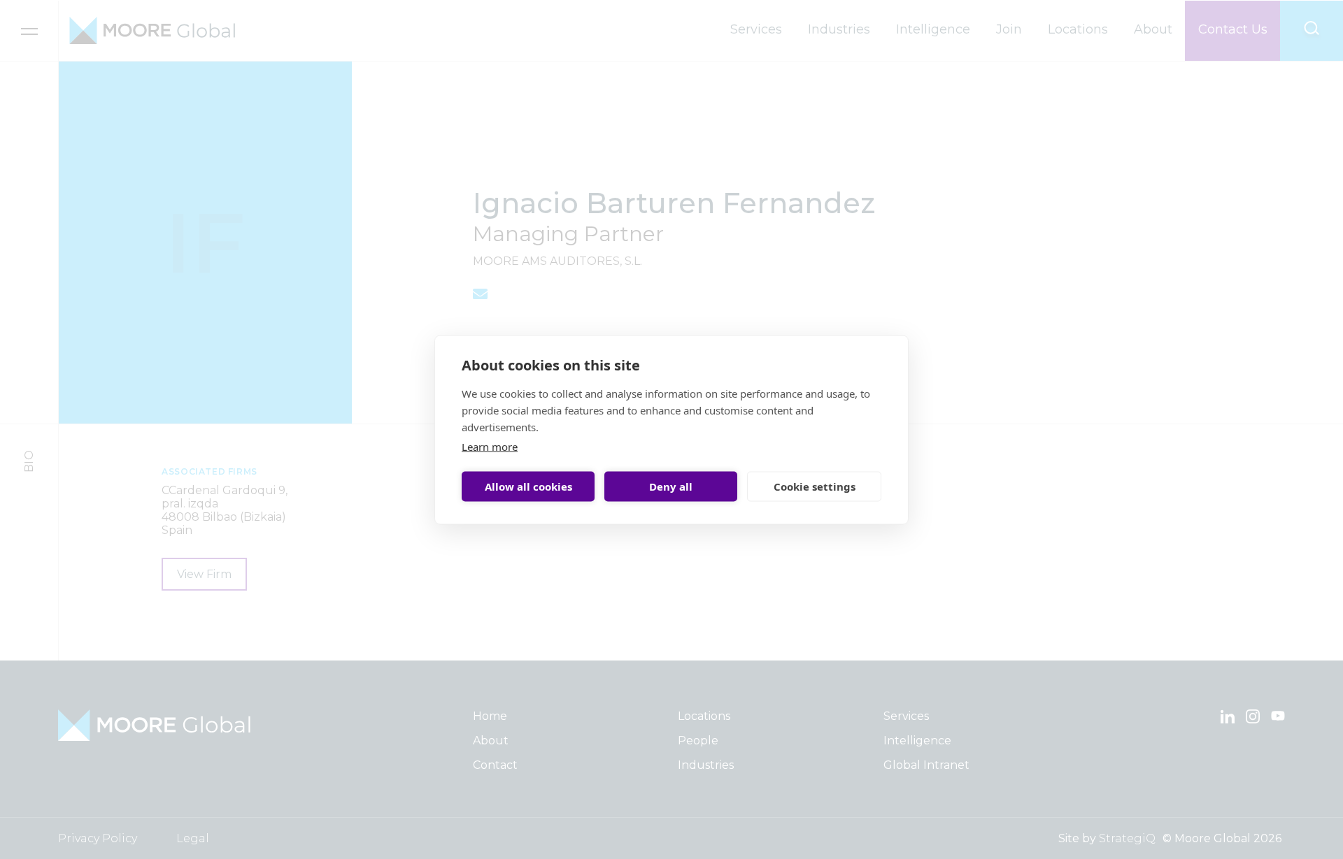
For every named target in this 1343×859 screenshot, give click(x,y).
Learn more (490, 446)
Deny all (670, 486)
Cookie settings (814, 486)
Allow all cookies (528, 486)
